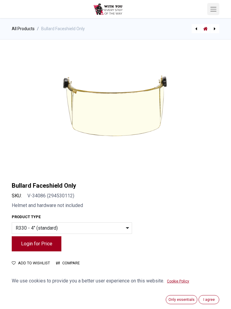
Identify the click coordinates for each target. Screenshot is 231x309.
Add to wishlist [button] (34, 263)
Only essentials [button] (181, 300)
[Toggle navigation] (213, 9)
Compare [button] (71, 263)
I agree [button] (209, 300)
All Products (23, 28)
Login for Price (36, 244)
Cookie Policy (178, 281)
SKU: (17, 196)
